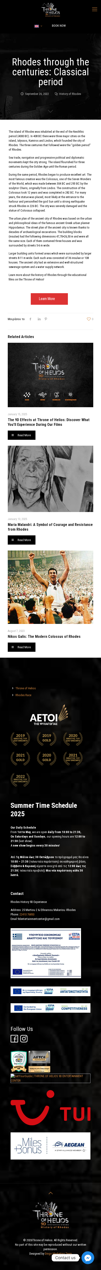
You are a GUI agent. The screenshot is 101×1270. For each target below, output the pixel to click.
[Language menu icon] (38, 26)
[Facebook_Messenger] (88, 1257)
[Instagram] (24, 1041)
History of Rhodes (70, 94)
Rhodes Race (23, 695)
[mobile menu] (95, 9)
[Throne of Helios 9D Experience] (50, 9)
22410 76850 (26, 914)
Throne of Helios (26, 688)
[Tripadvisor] (19, 1071)
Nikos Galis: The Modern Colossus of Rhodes (44, 636)
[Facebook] (14, 1041)
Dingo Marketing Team (58, 1253)
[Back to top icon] (50, 1193)
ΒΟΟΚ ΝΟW (59, 25)
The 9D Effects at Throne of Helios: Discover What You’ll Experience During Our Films (48, 422)
